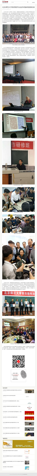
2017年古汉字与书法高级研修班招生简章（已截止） (11, 400)
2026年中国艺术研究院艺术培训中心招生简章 (10, 450)
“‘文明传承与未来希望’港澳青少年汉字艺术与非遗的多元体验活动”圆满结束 (13, 462)
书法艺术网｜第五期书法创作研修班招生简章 (10, 417)
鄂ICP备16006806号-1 (25, 474)
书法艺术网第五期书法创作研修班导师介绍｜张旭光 (11, 433)
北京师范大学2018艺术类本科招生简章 (9, 395)
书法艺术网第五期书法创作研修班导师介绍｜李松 (11, 422)
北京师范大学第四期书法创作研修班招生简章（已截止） (12, 406)
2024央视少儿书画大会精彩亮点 (8, 466)
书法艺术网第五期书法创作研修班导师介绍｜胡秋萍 (11, 427)
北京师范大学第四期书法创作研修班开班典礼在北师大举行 (12, 390)
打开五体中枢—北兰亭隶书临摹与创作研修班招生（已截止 (12, 411)
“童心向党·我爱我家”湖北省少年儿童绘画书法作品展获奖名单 (12, 455)
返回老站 (33, 2)
